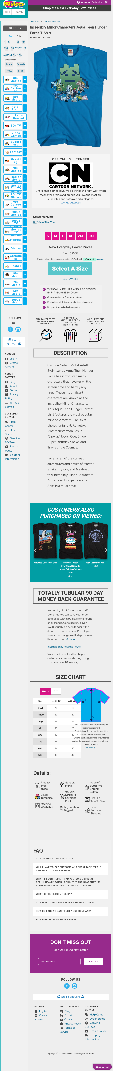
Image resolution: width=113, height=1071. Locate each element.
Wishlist (97, 2)
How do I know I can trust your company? (64, 911)
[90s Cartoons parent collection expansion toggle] (25, 204)
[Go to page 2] (71, 576)
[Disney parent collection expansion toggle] (25, 248)
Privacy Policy (72, 1023)
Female (21, 64)
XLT (5, 55)
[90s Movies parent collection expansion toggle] (25, 169)
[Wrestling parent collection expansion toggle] (25, 160)
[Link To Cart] (106, 2)
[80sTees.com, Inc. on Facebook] (10, 329)
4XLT (20, 55)
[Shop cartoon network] (71, 187)
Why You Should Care (70, 202)
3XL (6, 48)
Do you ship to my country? (54, 858)
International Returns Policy (64, 647)
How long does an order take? (56, 919)
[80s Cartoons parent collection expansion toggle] (25, 88)
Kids (20, 71)
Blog (13, 382)
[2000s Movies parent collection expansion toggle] (25, 213)
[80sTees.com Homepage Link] (14, 7)
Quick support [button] (102, 1067)
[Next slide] (105, 550)
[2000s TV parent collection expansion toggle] (25, 222)
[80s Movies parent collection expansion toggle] (25, 79)
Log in (13, 359)
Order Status (97, 1019)
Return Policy (98, 1031)
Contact (14, 390)
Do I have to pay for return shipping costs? (65, 902)
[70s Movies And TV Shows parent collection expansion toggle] (25, 187)
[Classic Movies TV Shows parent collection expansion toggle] (25, 231)
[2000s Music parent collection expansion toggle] (25, 301)
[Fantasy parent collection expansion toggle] (25, 152)
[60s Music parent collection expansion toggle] (25, 292)
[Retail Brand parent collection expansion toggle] (25, 108)
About (13, 386)
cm (56, 691)
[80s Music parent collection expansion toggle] (25, 98)
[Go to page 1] (70, 576)
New (9, 71)
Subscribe (93, 961)
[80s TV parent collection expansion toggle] (25, 125)
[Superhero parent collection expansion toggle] (25, 143)
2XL (23, 42)
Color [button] (19, 36)
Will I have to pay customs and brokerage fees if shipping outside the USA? (68, 869)
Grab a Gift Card (70, 997)
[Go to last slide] (35, 550)
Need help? (91, 747)
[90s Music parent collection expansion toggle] (25, 274)
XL (18, 42)
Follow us (14, 320)
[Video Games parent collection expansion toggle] (25, 134)
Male (9, 64)
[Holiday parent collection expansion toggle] (25, 239)
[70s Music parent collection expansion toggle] (25, 283)
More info (71, 639)
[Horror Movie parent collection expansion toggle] (25, 178)
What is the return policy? (54, 894)
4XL (12, 48)
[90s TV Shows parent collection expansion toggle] (25, 196)
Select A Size (70, 268)
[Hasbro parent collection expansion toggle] (25, 266)
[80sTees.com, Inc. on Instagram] (18, 329)
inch (45, 691)
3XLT (14, 55)
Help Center (97, 1014)
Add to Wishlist (70, 279)
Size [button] (10, 36)
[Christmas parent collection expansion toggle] (25, 257)
